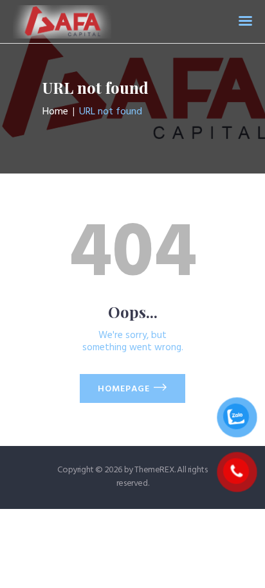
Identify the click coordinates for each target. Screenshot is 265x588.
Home (55, 111)
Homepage (124, 389)
